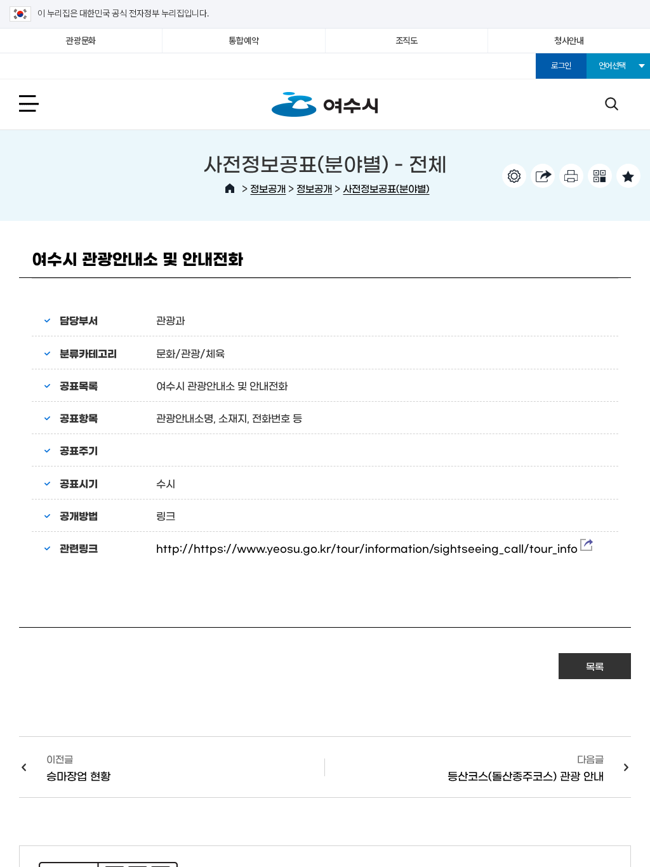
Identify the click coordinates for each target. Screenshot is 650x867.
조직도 (406, 41)
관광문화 (81, 41)
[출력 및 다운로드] (571, 176)
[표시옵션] (514, 176)
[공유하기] (543, 176)
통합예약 (243, 41)
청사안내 (569, 41)
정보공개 (268, 188)
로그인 (561, 65)
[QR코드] (600, 176)
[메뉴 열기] (43, 103)
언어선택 (612, 65)
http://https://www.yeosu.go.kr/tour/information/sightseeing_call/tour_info (368, 548)
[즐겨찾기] (628, 176)
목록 (595, 666)
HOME (229, 188)
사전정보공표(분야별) (386, 188)
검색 (611, 103)
